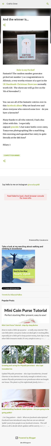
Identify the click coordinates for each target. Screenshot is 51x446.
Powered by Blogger (27, 438)
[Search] (47, 4)
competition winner (11, 155)
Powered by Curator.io (38, 240)
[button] (4, 25)
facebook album (14, 105)
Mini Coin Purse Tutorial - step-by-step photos (20, 325)
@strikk (15, 127)
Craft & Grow (12, 4)
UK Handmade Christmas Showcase (20, 84)
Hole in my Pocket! (26, 70)
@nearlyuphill (33, 185)
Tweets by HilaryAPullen (12, 295)
